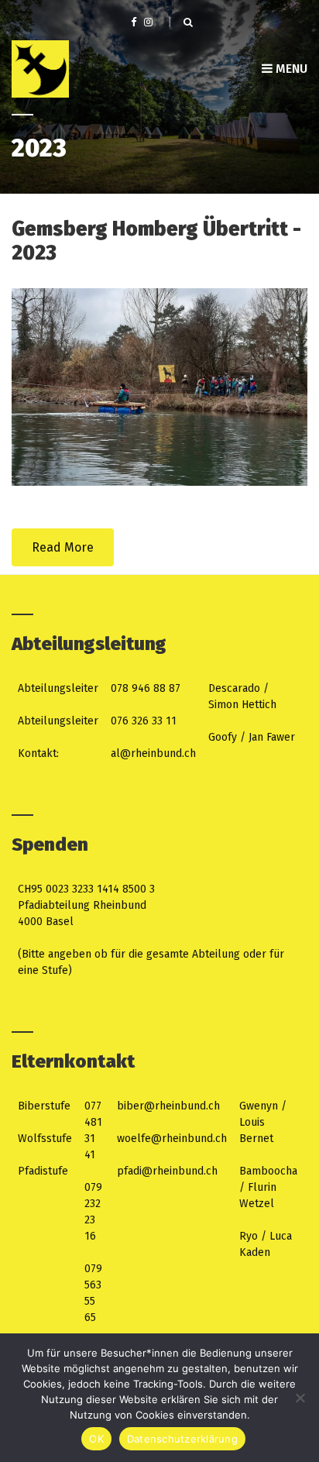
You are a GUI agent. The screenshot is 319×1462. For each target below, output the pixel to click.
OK (96, 1439)
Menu (290, 68)
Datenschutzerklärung (182, 1439)
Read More (63, 547)
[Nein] (299, 1397)
